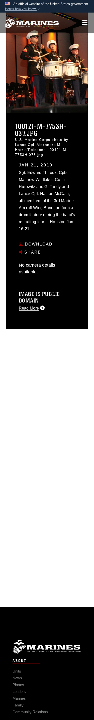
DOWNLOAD (38, 244)
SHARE (32, 252)
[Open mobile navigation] (85, 22)
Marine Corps (47, 647)
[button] (23, 9)
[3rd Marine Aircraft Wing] (32, 23)
